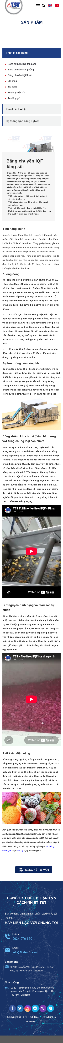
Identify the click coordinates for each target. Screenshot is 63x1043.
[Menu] (38, 5)
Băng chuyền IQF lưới (20, 75)
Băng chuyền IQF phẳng (21, 69)
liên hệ (20, 850)
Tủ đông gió (14, 98)
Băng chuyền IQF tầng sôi (22, 63)
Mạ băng (12, 81)
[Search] (43, 5)
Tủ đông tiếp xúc (16, 92)
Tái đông (12, 86)
